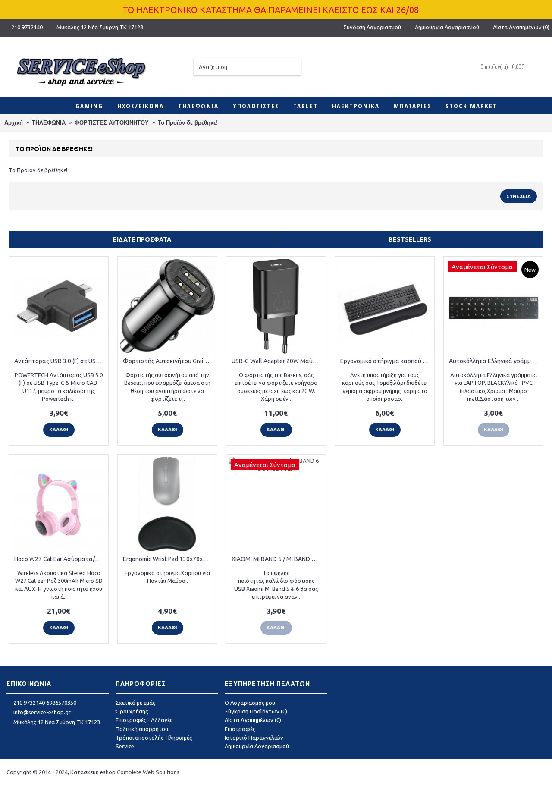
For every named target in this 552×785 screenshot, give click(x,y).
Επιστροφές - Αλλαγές (144, 720)
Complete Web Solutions (148, 772)
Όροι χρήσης (132, 711)
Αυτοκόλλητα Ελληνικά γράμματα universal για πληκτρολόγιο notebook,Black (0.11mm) (495, 361)
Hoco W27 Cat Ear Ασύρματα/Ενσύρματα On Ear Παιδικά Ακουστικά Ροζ (60, 559)
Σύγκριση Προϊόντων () (256, 711)
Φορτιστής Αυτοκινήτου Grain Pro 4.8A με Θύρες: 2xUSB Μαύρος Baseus (169, 361)
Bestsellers (410, 239)
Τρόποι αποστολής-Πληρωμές (154, 738)
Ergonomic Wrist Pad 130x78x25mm (169, 559)
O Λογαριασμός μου (250, 703)
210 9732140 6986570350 (44, 703)
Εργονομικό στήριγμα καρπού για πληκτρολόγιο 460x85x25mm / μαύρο (386, 361)
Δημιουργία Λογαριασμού (257, 746)
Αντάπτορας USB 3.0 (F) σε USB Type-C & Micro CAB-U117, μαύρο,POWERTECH (60, 361)
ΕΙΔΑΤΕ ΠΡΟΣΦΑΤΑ (142, 239)
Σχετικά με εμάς (135, 703)
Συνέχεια (518, 196)
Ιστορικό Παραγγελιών (254, 738)
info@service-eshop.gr (42, 712)
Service (125, 746)
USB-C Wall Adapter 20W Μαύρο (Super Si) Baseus (277, 361)
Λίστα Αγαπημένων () (253, 720)
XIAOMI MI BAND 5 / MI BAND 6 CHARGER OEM (277, 559)
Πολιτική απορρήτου (142, 729)
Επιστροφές (240, 729)
